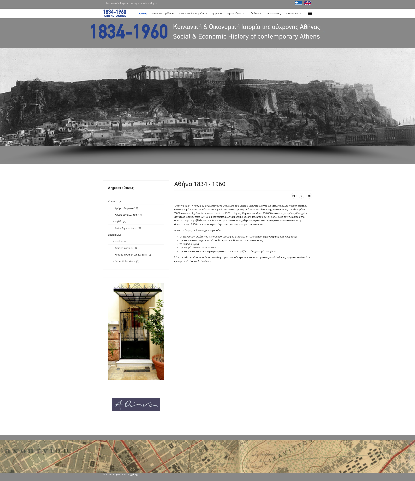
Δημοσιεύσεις (234, 13)
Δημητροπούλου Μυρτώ (144, 3)
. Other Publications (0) (123, 261)
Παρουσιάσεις (273, 13)
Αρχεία (215, 13)
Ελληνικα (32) (115, 201)
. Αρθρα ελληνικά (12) (123, 208)
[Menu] (310, 13)
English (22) (114, 234)
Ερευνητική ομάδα (161, 13)
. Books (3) (117, 241)
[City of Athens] (136, 404)
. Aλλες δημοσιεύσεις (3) (124, 228)
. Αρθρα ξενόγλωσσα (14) (125, 214)
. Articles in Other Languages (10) (129, 254)
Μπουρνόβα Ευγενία (117, 3)
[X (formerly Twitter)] (301, 196)
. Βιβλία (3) (117, 221)
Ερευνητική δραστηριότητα (193, 13)
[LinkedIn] (309, 196)
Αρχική (143, 13)
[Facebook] (293, 196)
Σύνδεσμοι (255, 13)
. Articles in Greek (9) (122, 248)
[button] (113, 331)
